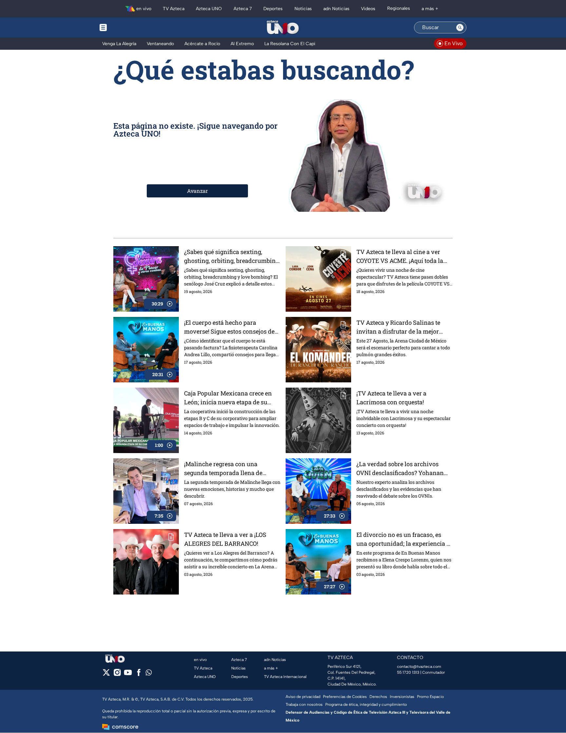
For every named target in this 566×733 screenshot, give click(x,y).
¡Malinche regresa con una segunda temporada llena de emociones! (223, 468)
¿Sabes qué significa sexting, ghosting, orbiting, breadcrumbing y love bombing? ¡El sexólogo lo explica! (231, 256)
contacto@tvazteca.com (419, 666)
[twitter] (106, 674)
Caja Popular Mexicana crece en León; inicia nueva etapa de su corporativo (228, 398)
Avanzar (197, 190)
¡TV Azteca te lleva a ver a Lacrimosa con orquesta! (391, 397)
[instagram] (117, 674)
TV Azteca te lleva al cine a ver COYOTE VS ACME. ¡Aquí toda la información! (399, 256)
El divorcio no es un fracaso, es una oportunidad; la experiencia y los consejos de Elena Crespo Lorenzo (403, 539)
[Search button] (459, 27)
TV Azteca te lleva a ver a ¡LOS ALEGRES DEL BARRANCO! (225, 539)
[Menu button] (126, 27)
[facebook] (139, 674)
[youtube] (128, 674)
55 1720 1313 (408, 672)
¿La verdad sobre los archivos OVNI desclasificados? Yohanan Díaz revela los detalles (400, 468)
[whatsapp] (148, 674)
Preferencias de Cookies (345, 696)
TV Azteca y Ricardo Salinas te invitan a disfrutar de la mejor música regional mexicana (398, 327)
